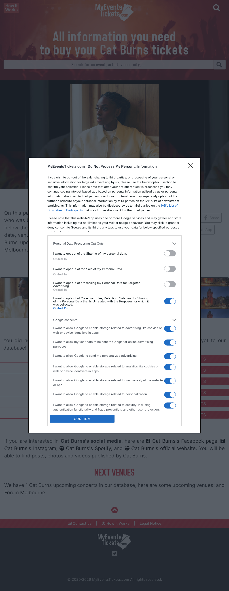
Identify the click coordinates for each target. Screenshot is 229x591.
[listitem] (114, 243)
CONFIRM (82, 419)
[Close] (192, 167)
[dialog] (114, 295)
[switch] (170, 253)
